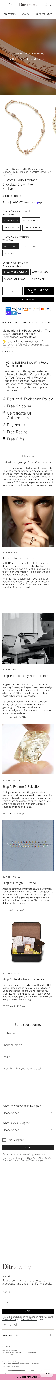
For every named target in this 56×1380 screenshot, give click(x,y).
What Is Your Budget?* (16, 1123)
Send (28, 1147)
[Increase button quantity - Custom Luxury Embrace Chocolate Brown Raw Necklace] (18, 291)
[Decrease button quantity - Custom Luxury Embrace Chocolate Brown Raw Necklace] (6, 291)
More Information (10, 1334)
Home (5, 169)
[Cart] (52, 4)
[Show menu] (4, 4)
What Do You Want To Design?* (21, 1106)
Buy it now (28, 299)
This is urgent (15, 1140)
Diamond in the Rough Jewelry (27, 169)
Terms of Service (29, 1160)
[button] (28, 1377)
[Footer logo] (16, 1267)
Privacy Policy (9, 1160)
